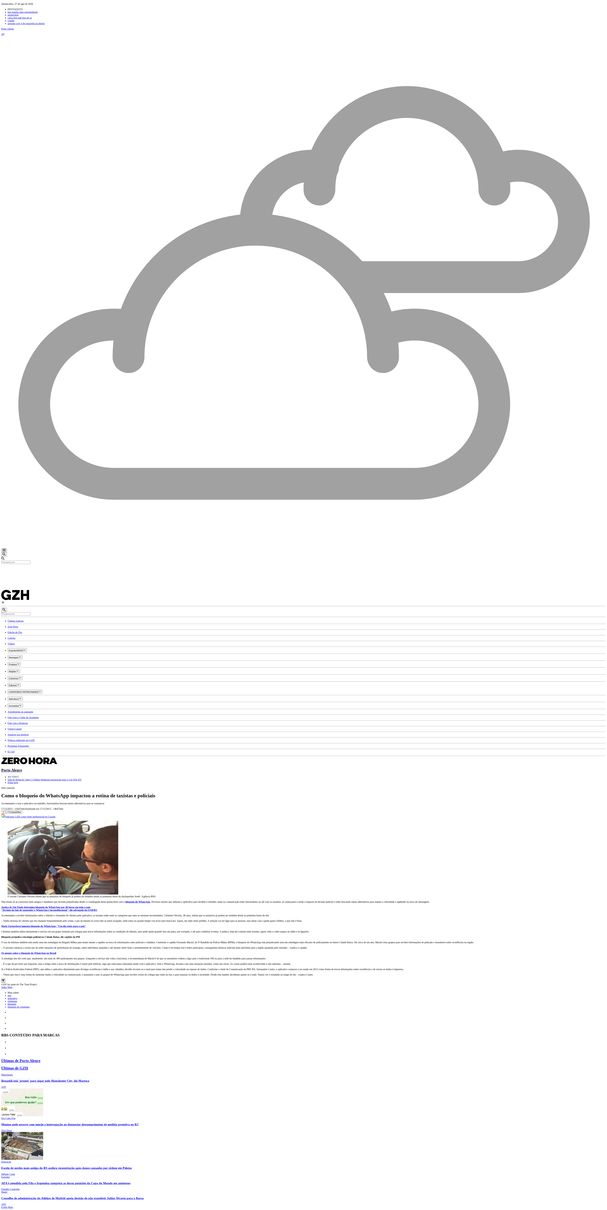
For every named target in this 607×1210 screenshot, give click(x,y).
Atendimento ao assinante (20, 711)
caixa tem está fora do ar (20, 17)
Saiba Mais (6, 987)
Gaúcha (11, 638)
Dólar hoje (13, 782)
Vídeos (11, 643)
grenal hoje (13, 15)
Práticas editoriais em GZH (21, 740)
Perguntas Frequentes (18, 746)
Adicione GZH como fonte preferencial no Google (30, 816)
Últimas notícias (16, 621)
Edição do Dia (15, 632)
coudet (11, 20)
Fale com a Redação (18, 723)
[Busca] (4, 554)
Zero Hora (13, 626)
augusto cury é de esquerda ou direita (26, 23)
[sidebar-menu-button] (4, 550)
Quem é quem (15, 729)
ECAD (11, 751)
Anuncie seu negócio (18, 734)
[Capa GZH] (303, 569)
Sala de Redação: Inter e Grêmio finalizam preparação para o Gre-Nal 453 (44, 779)
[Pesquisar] (4, 610)
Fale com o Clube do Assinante (23, 717)
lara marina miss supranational (23, 12)
